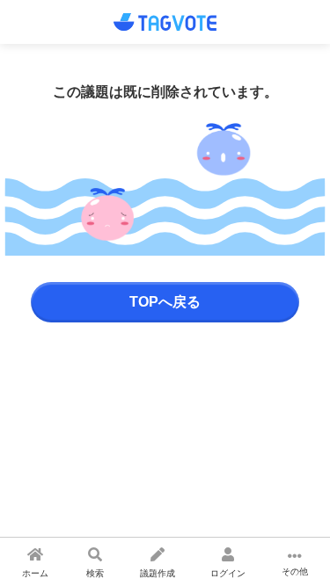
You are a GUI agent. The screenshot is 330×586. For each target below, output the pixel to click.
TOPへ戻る (165, 301)
